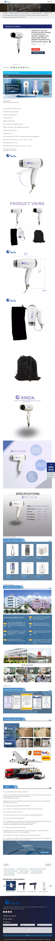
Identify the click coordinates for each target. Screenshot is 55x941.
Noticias (6, 76)
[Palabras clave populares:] (51, 23)
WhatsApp (50, 477)
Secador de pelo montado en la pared (37, 868)
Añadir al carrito (39, 52)
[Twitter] (6, 912)
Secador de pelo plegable (22, 872)
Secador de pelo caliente (9, 868)
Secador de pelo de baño (9, 874)
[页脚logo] (12, 902)
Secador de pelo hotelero (36, 870)
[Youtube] (8, 912)
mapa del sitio (48, 939)
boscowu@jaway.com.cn (52, 475)
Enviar (27, 935)
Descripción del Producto (11, 73)
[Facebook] (4, 912)
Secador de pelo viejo (24, 870)
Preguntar (35, 49)
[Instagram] (11, 912)
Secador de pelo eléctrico (9, 872)
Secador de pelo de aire (22, 868)
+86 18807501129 (52, 473)
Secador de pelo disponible (36, 872)
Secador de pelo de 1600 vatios (10, 870)
